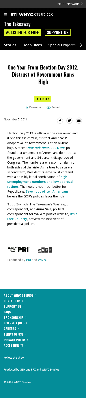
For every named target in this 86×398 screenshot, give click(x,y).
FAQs (7, 311)
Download (35, 107)
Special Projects (62, 45)
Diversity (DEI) (14, 323)
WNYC (42, 260)
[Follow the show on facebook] (32, 356)
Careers (10, 328)
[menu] (5, 15)
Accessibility (13, 345)
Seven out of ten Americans (47, 191)
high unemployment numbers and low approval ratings (40, 182)
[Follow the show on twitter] (44, 356)
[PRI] (18, 251)
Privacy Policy (14, 339)
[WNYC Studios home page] (37, 15)
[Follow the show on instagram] (56, 356)
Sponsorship (14, 317)
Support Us (57, 32)
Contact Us (12, 300)
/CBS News (46, 148)
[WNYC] (45, 251)
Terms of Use (13, 334)
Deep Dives (32, 45)
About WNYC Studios (19, 295)
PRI (28, 260)
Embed (56, 107)
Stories (10, 45)
